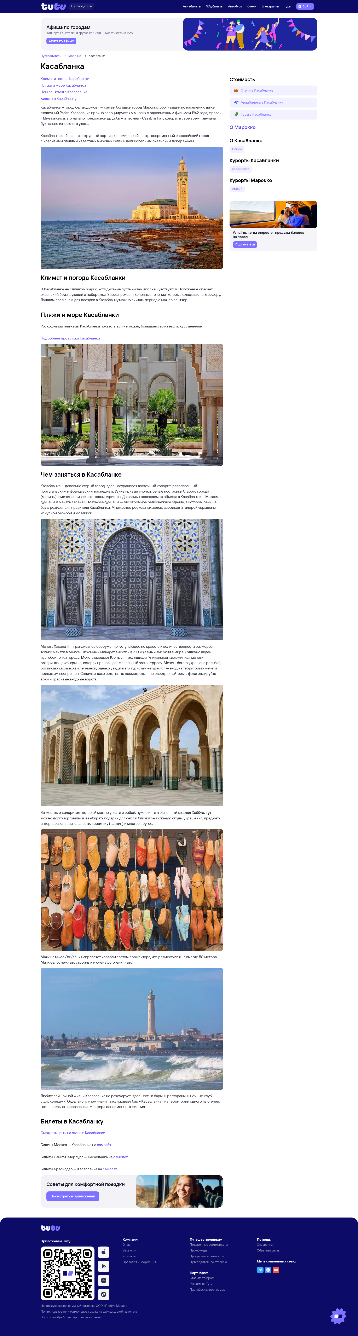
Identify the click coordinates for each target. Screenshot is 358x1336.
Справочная (265, 1245)
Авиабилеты (192, 6)
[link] (61, 41)
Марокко (74, 56)
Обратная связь (268, 1250)
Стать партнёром (202, 1278)
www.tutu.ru (111, 1311)
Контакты (129, 1256)
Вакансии (130, 1250)
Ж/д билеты (214, 6)
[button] (273, 90)
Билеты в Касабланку (58, 98)
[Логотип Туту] (54, 6)
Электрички (270, 6)
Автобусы (235, 6)
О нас (127, 1245)
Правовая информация (139, 1262)
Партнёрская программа (207, 1289)
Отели (251, 6)
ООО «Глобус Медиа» (111, 1306)
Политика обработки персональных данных (72, 1317)
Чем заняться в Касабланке (64, 91)
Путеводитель (51, 56)
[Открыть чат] (338, 1316)
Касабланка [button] (240, 169)
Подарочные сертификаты (209, 1245)
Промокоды (198, 1250)
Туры (287, 6)
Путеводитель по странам (208, 1262)
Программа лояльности (207, 1256)
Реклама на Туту (201, 1284)
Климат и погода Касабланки (65, 78)
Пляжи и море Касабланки (63, 85)
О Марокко (243, 127)
